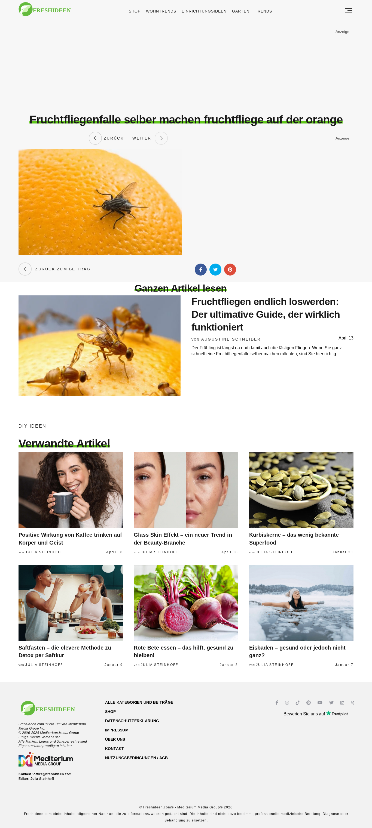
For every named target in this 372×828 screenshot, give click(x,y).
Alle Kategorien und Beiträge (139, 702)
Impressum (117, 730)
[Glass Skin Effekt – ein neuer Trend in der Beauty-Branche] (186, 490)
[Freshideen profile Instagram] (287, 702)
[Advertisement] (186, 68)
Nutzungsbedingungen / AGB (136, 758)
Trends (263, 11)
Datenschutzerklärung (132, 721)
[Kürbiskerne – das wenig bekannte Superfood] (301, 490)
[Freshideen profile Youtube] (321, 702)
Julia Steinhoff (44, 552)
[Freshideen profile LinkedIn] (343, 702)
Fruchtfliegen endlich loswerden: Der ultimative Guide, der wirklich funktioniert (265, 314)
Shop (135, 11)
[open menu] (348, 11)
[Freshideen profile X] (332, 702)
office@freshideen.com (52, 774)
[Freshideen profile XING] (353, 702)
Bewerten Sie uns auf (304, 714)
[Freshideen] (45, 12)
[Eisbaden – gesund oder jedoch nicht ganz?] (301, 603)
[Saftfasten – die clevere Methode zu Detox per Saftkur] (71, 603)
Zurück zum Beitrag (61, 269)
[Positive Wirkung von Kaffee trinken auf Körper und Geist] (71, 490)
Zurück (113, 138)
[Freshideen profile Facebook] (278, 702)
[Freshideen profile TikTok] (298, 702)
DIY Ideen (33, 426)
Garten (240, 11)
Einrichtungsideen (204, 11)
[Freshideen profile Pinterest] (309, 702)
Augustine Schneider (231, 339)
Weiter (143, 138)
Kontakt (114, 748)
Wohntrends (161, 11)
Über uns (115, 739)
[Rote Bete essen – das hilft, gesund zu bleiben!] (186, 603)
